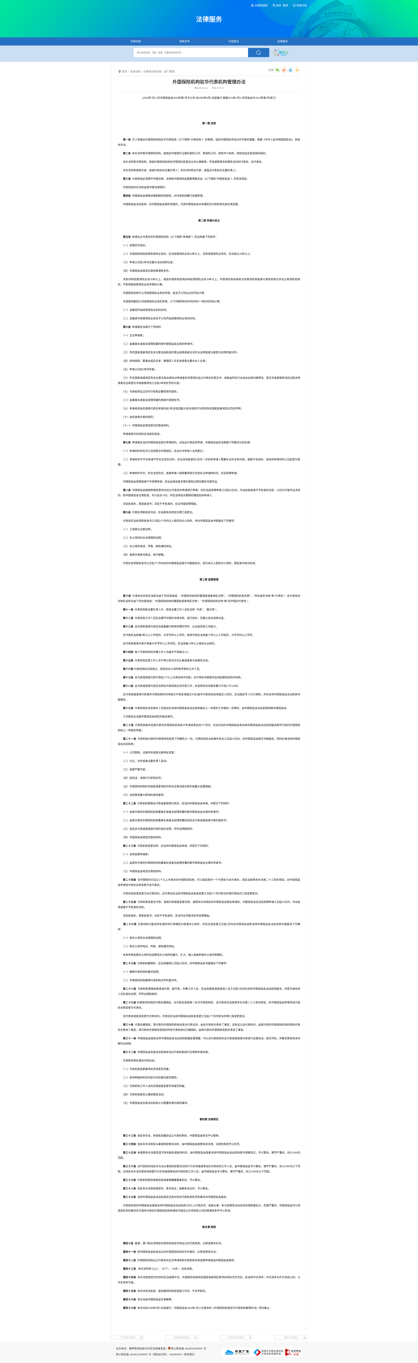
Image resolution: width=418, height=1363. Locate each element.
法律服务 (282, 41)
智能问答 (302, 5)
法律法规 (135, 41)
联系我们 (189, 1354)
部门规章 (169, 71)
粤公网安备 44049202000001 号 (188, 1348)
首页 (124, 71)
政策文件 (184, 41)
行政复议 (233, 41)
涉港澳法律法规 (152, 71)
